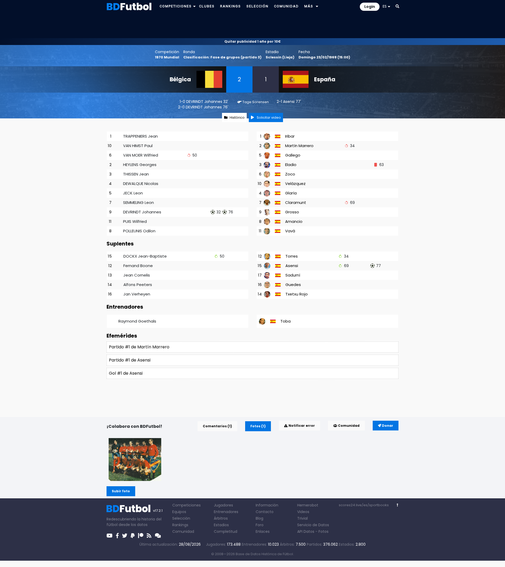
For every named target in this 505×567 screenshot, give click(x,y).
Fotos (324, 531)
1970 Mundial (167, 57)
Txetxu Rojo (296, 294)
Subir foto (121, 491)
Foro (260, 525)
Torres (291, 256)
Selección (181, 518)
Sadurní (292, 275)
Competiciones (186, 505)
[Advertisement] (252, 25)
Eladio (290, 164)
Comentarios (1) (217, 426)
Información (267, 505)
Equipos (179, 511)
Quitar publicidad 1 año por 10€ (252, 41)
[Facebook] (117, 535)
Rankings (180, 525)
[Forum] (158, 535)
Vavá (290, 231)
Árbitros (221, 518)
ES (385, 6)
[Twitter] (124, 535)
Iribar (290, 136)
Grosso (292, 212)
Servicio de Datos (313, 525)
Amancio (293, 221)
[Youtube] (110, 535)
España (324, 79)
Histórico (237, 117)
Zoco (290, 174)
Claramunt (295, 202)
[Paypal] (133, 535)
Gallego (292, 155)
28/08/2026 (190, 544)
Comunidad (348, 425)
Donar (387, 425)
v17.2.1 (158, 510)
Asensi (289, 101)
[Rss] (149, 535)
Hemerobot (307, 505)
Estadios (221, 525)
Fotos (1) (258, 426)
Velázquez (295, 183)
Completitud (225, 531)
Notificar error (301, 425)
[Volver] (397, 505)
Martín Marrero (299, 145)
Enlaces (263, 531)
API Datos (305, 531)
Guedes (293, 284)
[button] (194, 6)
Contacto (265, 511)
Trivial (302, 518)
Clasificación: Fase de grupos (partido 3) (222, 57)
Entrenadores (226, 511)
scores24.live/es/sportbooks (364, 505)
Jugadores (223, 505)
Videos (303, 511)
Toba (285, 321)
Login (369, 6)
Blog (259, 518)
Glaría (291, 193)
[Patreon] (140, 535)
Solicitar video (268, 117)
